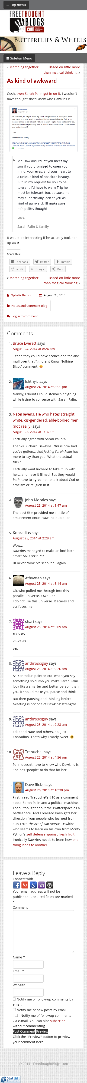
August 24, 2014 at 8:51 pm (46, 387)
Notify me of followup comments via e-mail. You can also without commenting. (42, 1020)
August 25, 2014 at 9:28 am (46, 724)
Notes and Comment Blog (29, 306)
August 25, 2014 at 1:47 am (46, 505)
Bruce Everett (24, 343)
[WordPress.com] (50, 885)
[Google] (33, 885)
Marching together (24, 67)
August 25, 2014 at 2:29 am (34, 538)
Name (19, 957)
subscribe (57, 1021)
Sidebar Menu (20, 58)
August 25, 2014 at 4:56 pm (46, 757)
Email (18, 971)
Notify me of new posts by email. (42, 1010)
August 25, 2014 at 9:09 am (46, 627)
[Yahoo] (41, 885)
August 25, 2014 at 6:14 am (46, 583)
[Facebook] (16, 885)
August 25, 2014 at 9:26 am (46, 669)
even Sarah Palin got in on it (38, 93)
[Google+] (25, 885)
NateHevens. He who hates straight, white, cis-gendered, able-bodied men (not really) (45, 420)
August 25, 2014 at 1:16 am (34, 431)
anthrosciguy (36, 663)
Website (19, 985)
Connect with (23, 879)
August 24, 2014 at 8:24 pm (34, 349)
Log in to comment (25, 316)
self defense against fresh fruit (50, 834)
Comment (20, 907)
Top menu (17, 5)
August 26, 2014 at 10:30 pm (47, 790)
